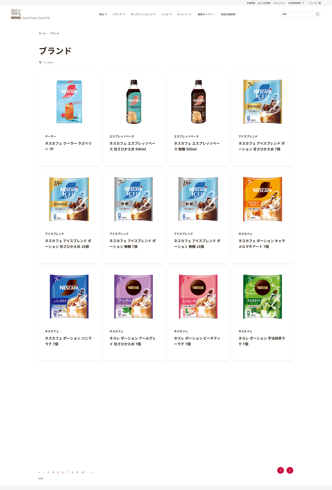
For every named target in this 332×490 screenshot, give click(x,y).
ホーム (42, 33)
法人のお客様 (264, 2)
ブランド (117, 14)
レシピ (165, 14)
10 (82, 472)
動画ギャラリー (206, 14)
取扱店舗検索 (228, 14)
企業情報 (251, 2)
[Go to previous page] (280, 470)
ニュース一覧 (315, 2)
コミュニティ (279, 2)
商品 (101, 14)
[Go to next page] (290, 470)
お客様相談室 (294, 2)
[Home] (31, 14)
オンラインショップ (142, 14)
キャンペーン (184, 14)
